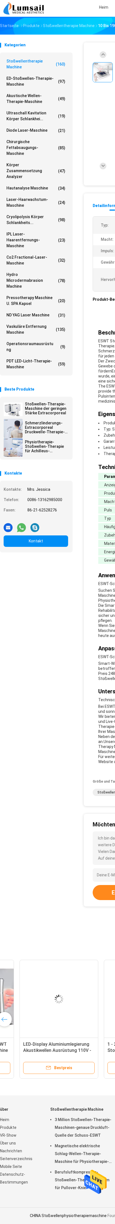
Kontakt (36, 541)
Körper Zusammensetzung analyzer (35, 171)
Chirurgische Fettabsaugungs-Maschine (35, 148)
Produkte (8, 1127)
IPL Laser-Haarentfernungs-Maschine (35, 240)
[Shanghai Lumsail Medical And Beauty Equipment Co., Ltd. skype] (34, 525)
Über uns (8, 1143)
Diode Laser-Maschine (35, 130)
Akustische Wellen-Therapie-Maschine (35, 98)
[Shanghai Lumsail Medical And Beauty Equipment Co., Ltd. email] (8, 525)
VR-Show (8, 1135)
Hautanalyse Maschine (35, 188)
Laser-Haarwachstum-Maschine (35, 202)
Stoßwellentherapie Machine (35, 64)
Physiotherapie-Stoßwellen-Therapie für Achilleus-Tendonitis (44, 446)
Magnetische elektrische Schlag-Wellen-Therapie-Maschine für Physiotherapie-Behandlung (82, 1154)
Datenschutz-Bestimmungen (14, 1178)
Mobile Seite (11, 1166)
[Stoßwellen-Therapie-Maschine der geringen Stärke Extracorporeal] (13, 409)
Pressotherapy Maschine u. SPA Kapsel (35, 300)
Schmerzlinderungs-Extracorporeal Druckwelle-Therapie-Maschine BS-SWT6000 (46, 427)
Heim (4, 1119)
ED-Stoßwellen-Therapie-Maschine (35, 81)
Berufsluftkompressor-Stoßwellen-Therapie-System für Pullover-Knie (82, 1180)
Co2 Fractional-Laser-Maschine (35, 260)
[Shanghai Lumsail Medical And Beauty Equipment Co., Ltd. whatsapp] (21, 525)
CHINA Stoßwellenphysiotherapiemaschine (68, 1215)
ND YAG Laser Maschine (35, 315)
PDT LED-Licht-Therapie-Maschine (35, 364)
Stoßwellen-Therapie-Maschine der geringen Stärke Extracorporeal (45, 408)
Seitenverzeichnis (16, 1158)
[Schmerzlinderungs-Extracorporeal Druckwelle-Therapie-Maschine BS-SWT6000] (13, 428)
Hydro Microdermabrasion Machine (35, 280)
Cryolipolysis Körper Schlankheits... (35, 220)
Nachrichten (11, 1151)
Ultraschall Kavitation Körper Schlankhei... (35, 116)
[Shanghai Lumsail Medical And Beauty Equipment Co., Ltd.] (24, 8)
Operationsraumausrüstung (35, 347)
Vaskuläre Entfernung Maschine (35, 329)
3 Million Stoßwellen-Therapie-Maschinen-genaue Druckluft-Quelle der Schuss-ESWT (83, 1127)
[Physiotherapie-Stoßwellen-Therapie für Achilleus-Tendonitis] (13, 447)
